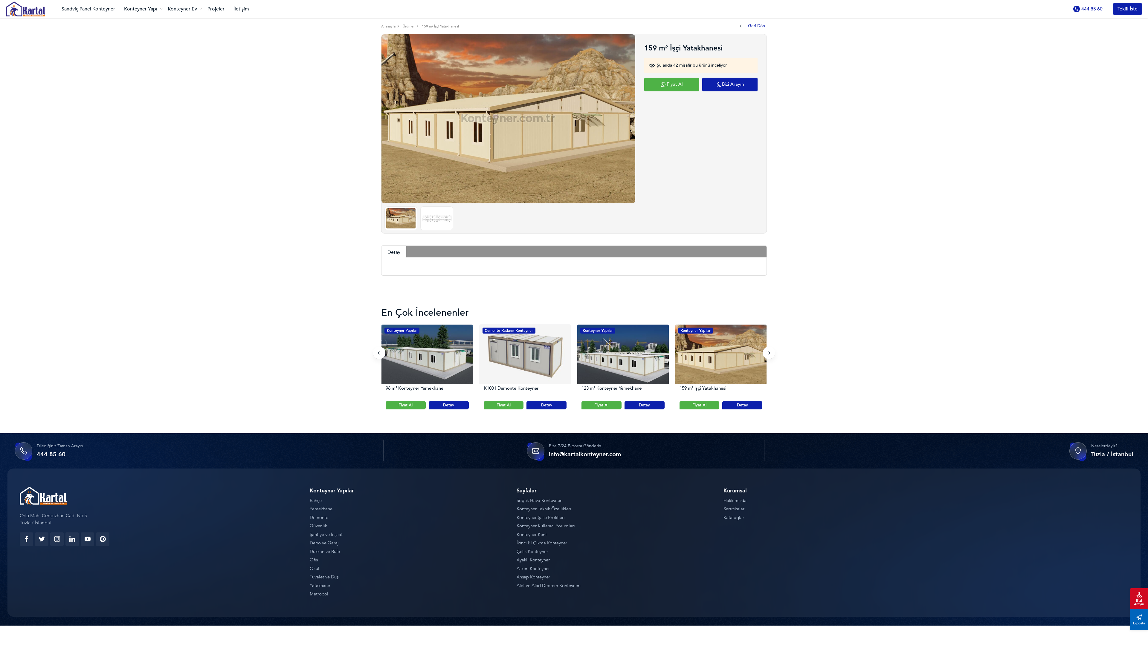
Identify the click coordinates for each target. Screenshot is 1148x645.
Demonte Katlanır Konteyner (411, 330)
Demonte (319, 517)
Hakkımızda (734, 500)
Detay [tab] (393, 252)
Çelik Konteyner (532, 552)
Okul (314, 569)
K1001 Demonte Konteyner (413, 388)
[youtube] (87, 539)
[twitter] (41, 539)
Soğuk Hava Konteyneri (540, 500)
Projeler (216, 9)
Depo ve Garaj (324, 543)
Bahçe (316, 500)
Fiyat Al (406, 405)
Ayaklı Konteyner (533, 560)
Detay (448, 405)
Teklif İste (1128, 9)
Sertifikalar (733, 509)
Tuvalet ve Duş (324, 577)
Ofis (314, 560)
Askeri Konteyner (533, 569)
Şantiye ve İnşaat (326, 535)
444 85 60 (1092, 9)
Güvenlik (318, 526)
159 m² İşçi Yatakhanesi (605, 388)
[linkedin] (72, 539)
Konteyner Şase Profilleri (541, 517)
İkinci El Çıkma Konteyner (542, 543)
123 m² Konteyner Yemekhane (514, 388)
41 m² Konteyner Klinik (703, 388)
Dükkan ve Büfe (325, 552)
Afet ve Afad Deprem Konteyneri (549, 586)
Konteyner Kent (532, 535)
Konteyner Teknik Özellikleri (544, 509)
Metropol (319, 594)
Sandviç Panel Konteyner (88, 9)
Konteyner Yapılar (500, 330)
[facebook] (26, 539)
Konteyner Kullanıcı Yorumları (546, 526)
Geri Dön (756, 26)
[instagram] (57, 539)
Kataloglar (733, 517)
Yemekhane (321, 509)
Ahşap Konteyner (533, 577)
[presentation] (379, 353)
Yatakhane (320, 586)
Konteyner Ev (182, 9)
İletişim (241, 9)
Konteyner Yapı (140, 9)
